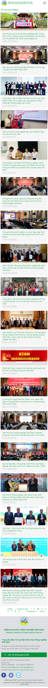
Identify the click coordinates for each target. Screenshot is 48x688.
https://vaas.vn (13, 670)
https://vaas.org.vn (27, 670)
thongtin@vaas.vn (27, 667)
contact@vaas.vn (13, 667)
